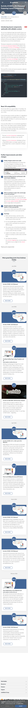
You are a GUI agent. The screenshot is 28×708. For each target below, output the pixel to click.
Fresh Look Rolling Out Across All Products (13, 476)
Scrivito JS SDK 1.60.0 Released (10, 324)
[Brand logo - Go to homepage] (14, 2)
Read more (8, 300)
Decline (7, 706)
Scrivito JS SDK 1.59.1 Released (10, 517)
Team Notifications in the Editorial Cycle (12, 590)
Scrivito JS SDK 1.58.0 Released (10, 627)
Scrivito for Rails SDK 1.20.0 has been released (14, 400)
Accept (20, 706)
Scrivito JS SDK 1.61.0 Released (10, 284)
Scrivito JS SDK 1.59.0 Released (10, 551)
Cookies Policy (20, 703)
